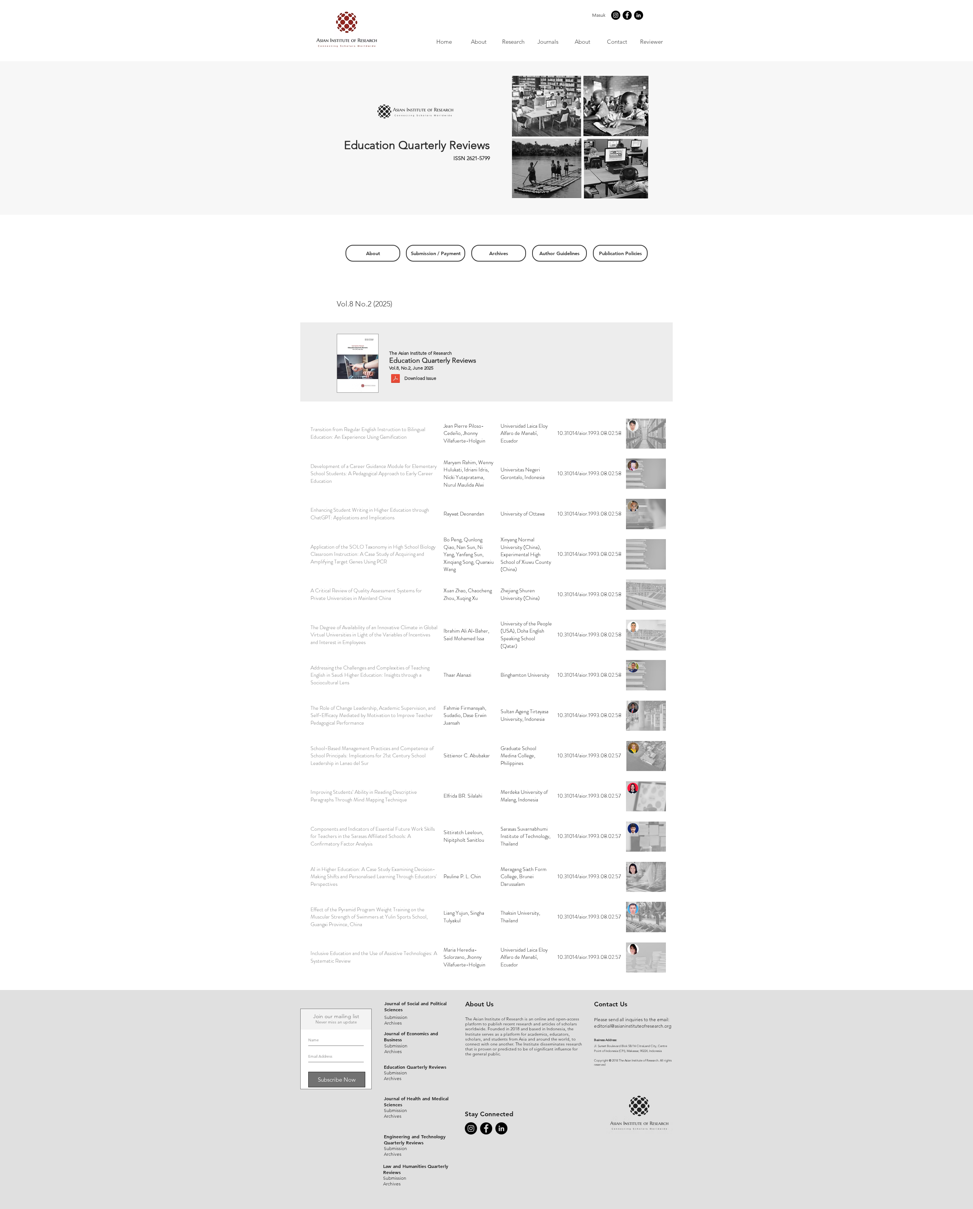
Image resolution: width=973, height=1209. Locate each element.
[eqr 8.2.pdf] (395, 379)
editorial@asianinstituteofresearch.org (632, 1026)
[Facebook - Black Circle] (627, 15)
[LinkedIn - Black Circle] (638, 15)
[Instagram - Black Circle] (615, 15)
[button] (547, 41)
